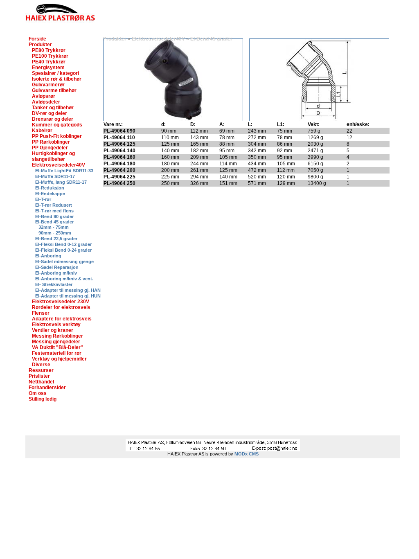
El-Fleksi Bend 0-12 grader (63, 244)
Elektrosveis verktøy (56, 324)
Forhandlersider (47, 387)
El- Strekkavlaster (53, 284)
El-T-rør (43, 199)
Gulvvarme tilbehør (54, 90)
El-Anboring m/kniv (56, 272)
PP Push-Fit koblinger (57, 136)
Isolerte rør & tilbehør (56, 79)
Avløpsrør (43, 96)
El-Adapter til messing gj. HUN (68, 295)
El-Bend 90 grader (54, 216)
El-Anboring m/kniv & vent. (64, 278)
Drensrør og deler (52, 119)
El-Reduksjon (49, 187)
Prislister (39, 376)
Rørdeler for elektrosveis (61, 307)
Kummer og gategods (57, 125)
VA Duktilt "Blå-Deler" (57, 347)
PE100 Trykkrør (50, 56)
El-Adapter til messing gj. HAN (68, 290)
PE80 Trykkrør (48, 50)
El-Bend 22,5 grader (56, 238)
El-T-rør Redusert (53, 205)
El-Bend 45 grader (54, 221)
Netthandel (41, 382)
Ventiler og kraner (52, 330)
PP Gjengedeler (50, 148)
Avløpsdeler (46, 102)
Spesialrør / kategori (55, 73)
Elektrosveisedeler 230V (60, 301)
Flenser (41, 313)
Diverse (41, 364)
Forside (37, 39)
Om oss (38, 393)
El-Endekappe (50, 193)
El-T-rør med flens (54, 210)
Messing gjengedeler (56, 342)
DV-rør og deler (49, 113)
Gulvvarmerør (48, 85)
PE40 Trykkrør (48, 62)
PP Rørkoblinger (51, 142)
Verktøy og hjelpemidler (59, 359)
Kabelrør (42, 130)
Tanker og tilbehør (53, 107)
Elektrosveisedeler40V (58, 165)
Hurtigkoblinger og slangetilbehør (53, 156)
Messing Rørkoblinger (57, 336)
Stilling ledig (42, 399)
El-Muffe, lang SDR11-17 (61, 182)
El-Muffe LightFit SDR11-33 (64, 170)
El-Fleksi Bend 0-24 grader (63, 250)
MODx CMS (246, 453)
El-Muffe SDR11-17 (55, 176)
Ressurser (41, 370)
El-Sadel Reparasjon (57, 267)
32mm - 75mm (53, 227)
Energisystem (48, 67)
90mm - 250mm (54, 232)
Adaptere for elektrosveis (62, 319)
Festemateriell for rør (56, 353)
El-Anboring (48, 255)
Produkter (40, 44)
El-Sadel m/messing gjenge (64, 261)
